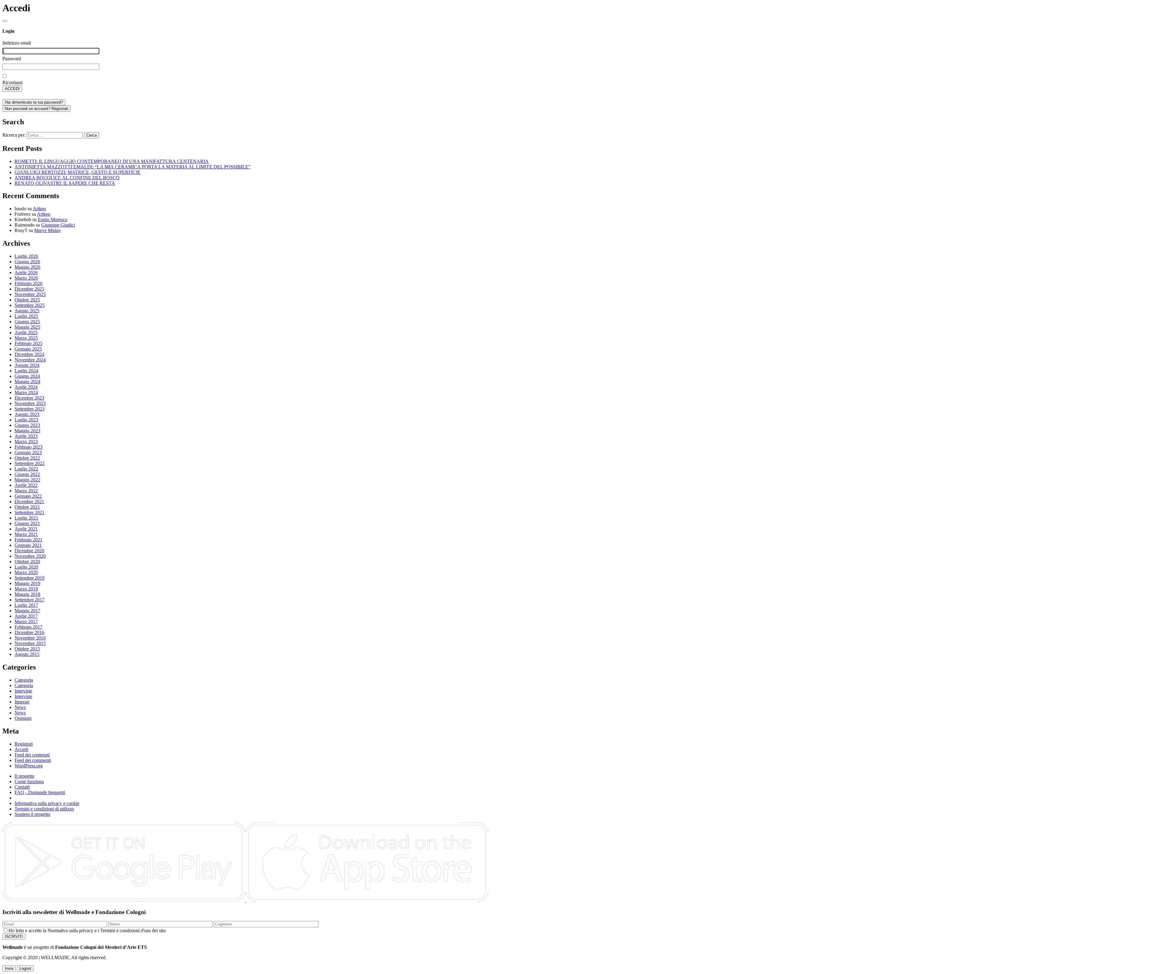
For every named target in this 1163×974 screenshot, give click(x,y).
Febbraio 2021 (28, 539)
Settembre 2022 (30, 463)
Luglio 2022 (26, 468)
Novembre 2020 (30, 556)
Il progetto (24, 776)
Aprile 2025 (26, 332)
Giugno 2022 (27, 474)
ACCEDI (12, 88)
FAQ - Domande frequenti (40, 792)
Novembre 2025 (30, 294)
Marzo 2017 (26, 621)
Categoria (24, 680)
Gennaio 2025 (28, 348)
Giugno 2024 (27, 376)
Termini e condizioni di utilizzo (44, 808)
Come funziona (29, 781)
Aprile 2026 (26, 272)
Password (11, 58)
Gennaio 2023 (28, 452)
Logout (25, 968)
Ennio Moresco (52, 219)
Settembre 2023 (30, 408)
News (20, 707)
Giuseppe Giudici (58, 225)
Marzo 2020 (26, 572)
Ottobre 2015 (27, 648)
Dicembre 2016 (29, 632)
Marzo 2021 (26, 534)
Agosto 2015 (27, 654)
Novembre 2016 (30, 637)
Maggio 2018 (27, 594)
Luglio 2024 (26, 370)
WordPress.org (29, 765)
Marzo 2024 (26, 392)
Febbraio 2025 (28, 343)
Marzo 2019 (26, 588)
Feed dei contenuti (32, 754)
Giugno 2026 (27, 261)
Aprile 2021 (26, 528)
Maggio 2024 (27, 381)
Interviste (23, 690)
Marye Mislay (47, 230)
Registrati (24, 743)
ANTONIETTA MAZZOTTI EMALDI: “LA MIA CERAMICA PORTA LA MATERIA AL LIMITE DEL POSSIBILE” (132, 166)
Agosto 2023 (27, 414)
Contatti (22, 787)
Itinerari (22, 701)
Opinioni (23, 718)
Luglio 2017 (26, 605)
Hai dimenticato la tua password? (34, 102)
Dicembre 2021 (29, 501)
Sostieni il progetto (32, 814)
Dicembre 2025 (29, 288)
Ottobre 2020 (27, 561)
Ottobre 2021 (27, 507)
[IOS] (367, 900)
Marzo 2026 (26, 278)
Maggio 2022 (27, 479)
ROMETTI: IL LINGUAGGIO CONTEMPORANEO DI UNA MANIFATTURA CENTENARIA (112, 161)
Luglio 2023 (26, 419)
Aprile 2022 (26, 485)
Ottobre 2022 (27, 457)
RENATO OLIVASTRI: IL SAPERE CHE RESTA (65, 183)
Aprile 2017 (26, 616)
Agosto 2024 (27, 365)
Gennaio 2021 (28, 545)
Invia (9, 968)
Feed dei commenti (33, 760)
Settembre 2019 (30, 577)
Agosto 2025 (27, 310)
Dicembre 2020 (29, 550)
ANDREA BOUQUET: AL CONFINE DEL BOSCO (67, 177)
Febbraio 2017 (28, 627)
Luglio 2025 (26, 316)
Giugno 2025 (27, 321)
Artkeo (39, 208)
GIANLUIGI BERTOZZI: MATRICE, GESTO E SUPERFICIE (78, 172)
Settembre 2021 (30, 512)
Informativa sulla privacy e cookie (47, 803)
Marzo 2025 (26, 338)
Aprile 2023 (26, 436)
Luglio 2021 (26, 517)
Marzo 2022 (26, 490)
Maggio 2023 (27, 430)
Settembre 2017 (30, 599)
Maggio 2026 (27, 267)
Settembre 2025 (30, 305)
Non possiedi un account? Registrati (36, 108)
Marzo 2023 (26, 441)
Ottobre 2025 (27, 299)
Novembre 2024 (30, 359)
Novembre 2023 (30, 403)
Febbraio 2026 (28, 283)
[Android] (124, 900)
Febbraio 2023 (28, 447)
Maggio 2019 (27, 583)
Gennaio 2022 (28, 496)
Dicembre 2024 (29, 354)
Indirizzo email (16, 42)
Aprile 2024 (26, 387)
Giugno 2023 (27, 425)
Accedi (21, 749)
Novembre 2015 (30, 643)
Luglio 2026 (26, 256)
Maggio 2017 (27, 610)
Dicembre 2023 (29, 398)
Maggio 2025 (27, 327)
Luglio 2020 (26, 567)
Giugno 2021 (27, 523)
